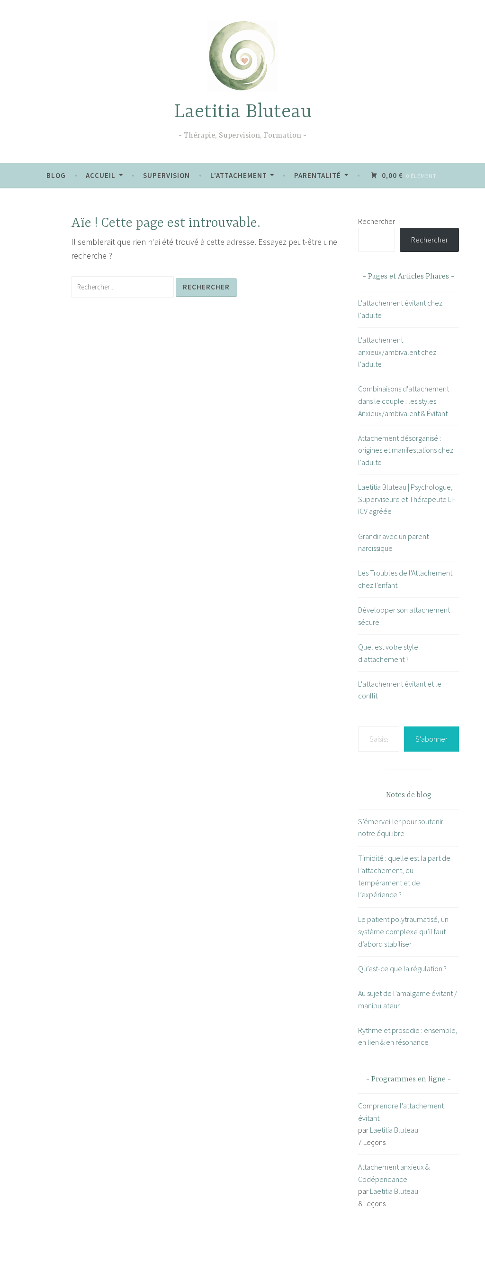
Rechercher (376, 221)
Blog (56, 175)
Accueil (101, 175)
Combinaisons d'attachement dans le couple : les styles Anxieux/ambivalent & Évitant (403, 401)
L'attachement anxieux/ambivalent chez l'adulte (397, 352)
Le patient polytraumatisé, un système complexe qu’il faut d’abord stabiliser (403, 931)
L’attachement (238, 175)
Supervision (166, 175)
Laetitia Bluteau (243, 112)
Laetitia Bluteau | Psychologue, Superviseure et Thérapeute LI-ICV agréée (406, 499)
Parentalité (317, 175)
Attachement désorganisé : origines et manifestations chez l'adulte (405, 450)
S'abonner (431, 739)
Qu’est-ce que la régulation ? (402, 968)
